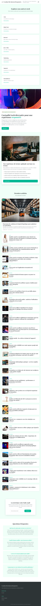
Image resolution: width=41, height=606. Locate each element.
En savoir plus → (8, 181)
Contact (3, 599)
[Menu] (38, 2)
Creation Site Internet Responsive (11, 2)
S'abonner (28, 510)
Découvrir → (5, 128)
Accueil (3, 592)
